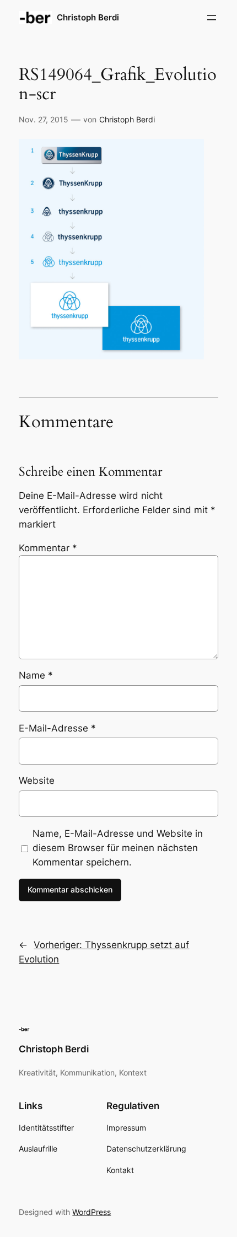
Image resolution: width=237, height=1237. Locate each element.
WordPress (91, 1212)
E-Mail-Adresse (57, 728)
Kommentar (48, 547)
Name (36, 675)
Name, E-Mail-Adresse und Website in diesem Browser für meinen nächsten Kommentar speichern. (118, 848)
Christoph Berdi (88, 18)
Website (37, 780)
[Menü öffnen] (211, 17)
